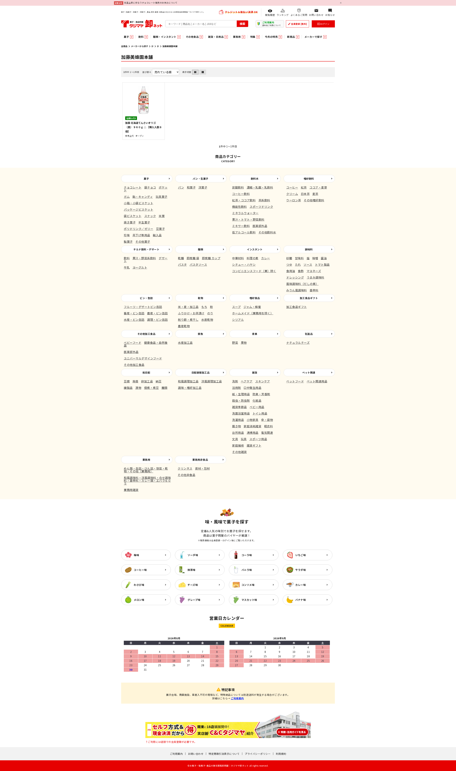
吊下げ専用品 (141, 235)
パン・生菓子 (200, 178)
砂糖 (289, 258)
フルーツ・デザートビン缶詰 (143, 307)
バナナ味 (300, 600)
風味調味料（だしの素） (302, 284)
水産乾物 (207, 319)
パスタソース (198, 264)
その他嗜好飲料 (314, 200)
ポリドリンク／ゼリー (138, 229)
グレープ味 (194, 600)
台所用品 (238, 432)
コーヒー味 (140, 570)
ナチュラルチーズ (298, 342)
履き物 (236, 426)
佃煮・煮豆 (151, 388)
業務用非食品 (200, 459)
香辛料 (314, 290)
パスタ (182, 264)
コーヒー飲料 (241, 194)
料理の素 (252, 258)
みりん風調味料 (296, 290)
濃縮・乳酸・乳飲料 (260, 187)
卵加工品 (147, 381)
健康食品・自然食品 (146, 344)
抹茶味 (191, 570)
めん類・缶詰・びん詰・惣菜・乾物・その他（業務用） (146, 469)
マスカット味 (249, 600)
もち (204, 307)
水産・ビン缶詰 (134, 319)
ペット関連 (308, 372)
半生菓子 (144, 222)
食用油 (290, 271)
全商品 (124, 46)
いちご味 (300, 555)
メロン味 (139, 600)
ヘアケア (247, 381)
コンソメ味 (248, 585)
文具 (235, 439)
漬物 (138, 388)
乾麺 (181, 258)
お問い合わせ (195, 753)
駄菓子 (128, 241)
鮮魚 (200, 334)
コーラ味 (247, 555)
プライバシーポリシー (258, 753)
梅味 (136, 555)
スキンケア (262, 381)
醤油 (324, 258)
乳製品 (309, 334)
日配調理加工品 (200, 372)
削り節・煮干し (188, 319)
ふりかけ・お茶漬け (191, 313)
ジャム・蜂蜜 (252, 307)
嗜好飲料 (309, 178)
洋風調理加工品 (211, 381)
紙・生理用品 (241, 394)
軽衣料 (268, 426)
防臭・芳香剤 (261, 394)
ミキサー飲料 (241, 226)
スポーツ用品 (258, 439)
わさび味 (139, 585)
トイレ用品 (260, 413)
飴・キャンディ (143, 196)
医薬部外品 (260, 226)
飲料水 (255, 178)
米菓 (162, 216)
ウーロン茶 (293, 200)
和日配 (146, 372)
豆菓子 (160, 229)
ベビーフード (132, 342)
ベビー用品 (257, 407)
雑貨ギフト (254, 445)
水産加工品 (185, 342)
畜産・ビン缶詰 (134, 313)
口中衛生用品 (252, 388)
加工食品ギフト (309, 298)
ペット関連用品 (317, 381)
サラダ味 (300, 570)
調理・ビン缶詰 (157, 319)
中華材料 (238, 258)
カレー (265, 258)
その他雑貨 (239, 452)
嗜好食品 (255, 298)
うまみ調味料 (315, 277)
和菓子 (191, 187)
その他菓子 (142, 241)
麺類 (200, 249)
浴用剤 (236, 388)
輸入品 (157, 235)
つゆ (289, 264)
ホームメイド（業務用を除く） (252, 313)
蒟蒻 (135, 381)
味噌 (315, 258)
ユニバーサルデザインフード (143, 358)
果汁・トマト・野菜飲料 (248, 219)
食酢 (301, 271)
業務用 (146, 459)
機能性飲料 (239, 206)
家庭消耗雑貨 (252, 426)
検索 (242, 23)
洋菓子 (202, 187)
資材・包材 (202, 468)
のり (210, 313)
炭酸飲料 (238, 187)
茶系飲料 (264, 200)
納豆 (159, 381)
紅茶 (304, 187)
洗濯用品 (238, 420)
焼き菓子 (130, 222)
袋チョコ (150, 187)
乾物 (200, 298)
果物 (244, 342)
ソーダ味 (193, 555)
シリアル (238, 319)
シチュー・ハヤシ (244, 264)
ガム (127, 196)
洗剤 (235, 381)
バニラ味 (247, 570)
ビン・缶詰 (146, 298)
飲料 (127, 258)
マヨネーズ (314, 271)
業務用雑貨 (131, 490)
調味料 (309, 249)
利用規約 (281, 753)
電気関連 (267, 432)
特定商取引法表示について (224, 753)
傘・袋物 (267, 420)
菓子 (146, 178)
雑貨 (254, 372)
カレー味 (300, 585)
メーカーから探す (139, 46)
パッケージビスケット (138, 209)
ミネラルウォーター (245, 213)
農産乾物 (184, 326)
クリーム (292, 194)
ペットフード (295, 381)
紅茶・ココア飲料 (244, 200)
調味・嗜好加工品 (189, 388)
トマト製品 (322, 264)
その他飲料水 (267, 232)
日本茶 (305, 194)
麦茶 (315, 194)
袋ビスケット (132, 216)
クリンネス (185, 468)
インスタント (254, 249)
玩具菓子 (161, 196)
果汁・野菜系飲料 (144, 258)
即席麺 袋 (193, 258)
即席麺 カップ (211, 258)
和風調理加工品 (188, 381)
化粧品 (257, 400)
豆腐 (127, 381)
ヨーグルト (140, 267)
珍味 (127, 235)
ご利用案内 (237, 698)
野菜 (235, 342)
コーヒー (292, 187)
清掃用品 (252, 432)
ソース (308, 264)
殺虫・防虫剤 (241, 400)
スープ (236, 307)
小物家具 (252, 420)
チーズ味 (193, 585)
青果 (254, 334)
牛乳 (127, 267)
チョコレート (132, 187)
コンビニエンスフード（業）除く (254, 271)
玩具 (244, 439)
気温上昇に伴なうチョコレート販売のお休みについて (151, 2)
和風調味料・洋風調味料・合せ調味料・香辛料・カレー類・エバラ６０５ (147, 480)
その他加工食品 (146, 334)
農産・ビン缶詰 (157, 313)
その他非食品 (186, 475)
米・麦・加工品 (188, 307)
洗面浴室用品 (241, 413)
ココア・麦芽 (318, 187)
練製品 (128, 388)
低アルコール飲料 (244, 232)
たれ (298, 264)
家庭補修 (238, 445)
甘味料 (299, 258)
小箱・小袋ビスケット (138, 203)
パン (181, 187)
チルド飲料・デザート (146, 249)
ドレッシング (295, 277)
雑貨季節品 (239, 407)
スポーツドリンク (261, 206)
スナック (150, 216)
